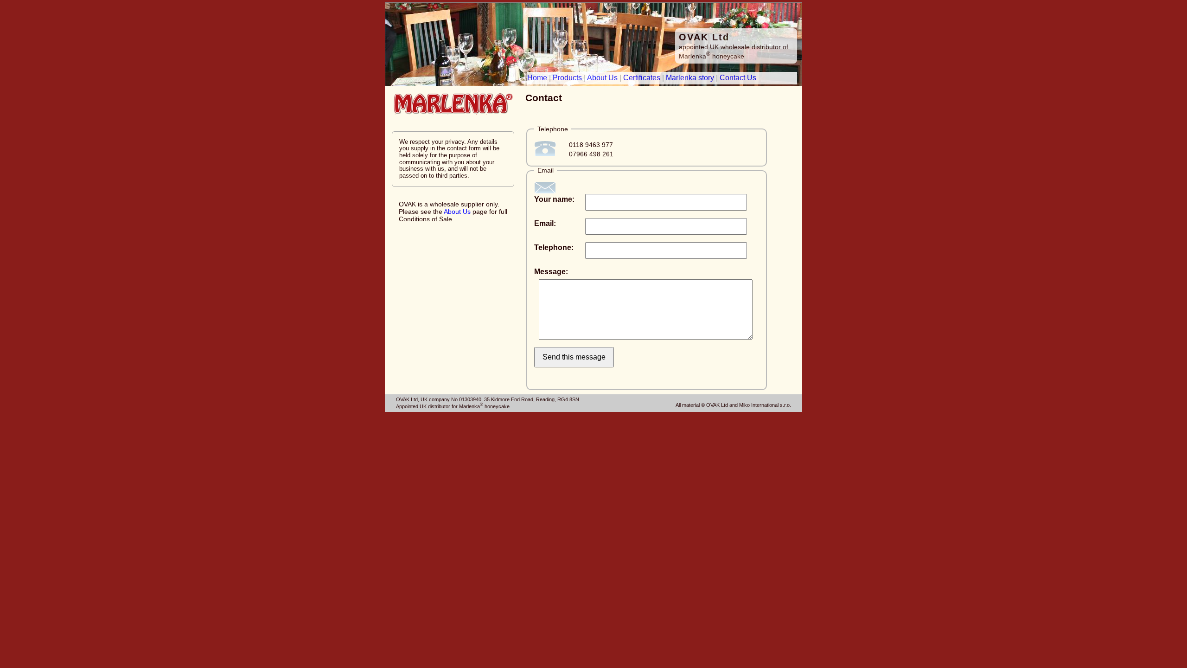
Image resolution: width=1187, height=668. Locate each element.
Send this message (574, 357)
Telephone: (554, 247)
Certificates (641, 78)
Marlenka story (690, 78)
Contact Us (738, 78)
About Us (602, 78)
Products (567, 78)
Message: (551, 272)
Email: (545, 223)
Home (537, 78)
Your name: (554, 199)
